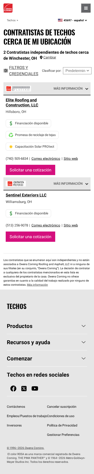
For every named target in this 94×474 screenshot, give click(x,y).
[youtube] (34, 388)
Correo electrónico (45, 158)
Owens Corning (8, 8)
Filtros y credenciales (23, 70)
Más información (68, 88)
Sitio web (71, 158)
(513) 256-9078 (17, 225)
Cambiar (49, 57)
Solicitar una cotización (30, 170)
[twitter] (24, 388)
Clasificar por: (51, 71)
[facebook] (13, 388)
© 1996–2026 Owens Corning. (25, 448)
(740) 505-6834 (17, 158)
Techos (11, 20)
